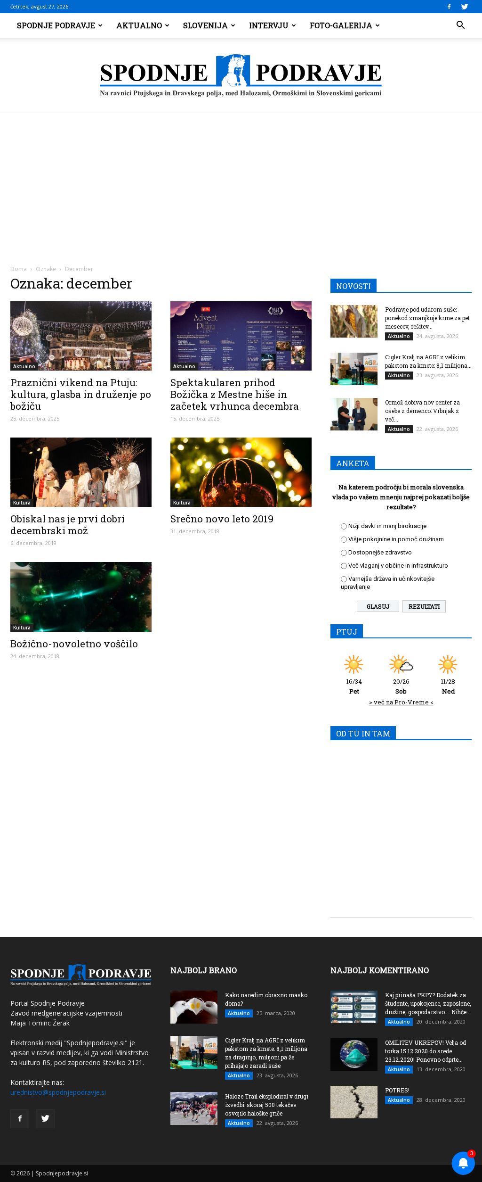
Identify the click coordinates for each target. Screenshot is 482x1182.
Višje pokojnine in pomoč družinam (396, 539)
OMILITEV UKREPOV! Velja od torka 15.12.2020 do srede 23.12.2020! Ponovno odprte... (425, 1051)
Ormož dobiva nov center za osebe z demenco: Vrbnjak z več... (422, 410)
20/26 (401, 686)
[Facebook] (449, 6)
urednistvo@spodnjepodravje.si (58, 1092)
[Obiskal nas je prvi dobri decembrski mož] (81, 472)
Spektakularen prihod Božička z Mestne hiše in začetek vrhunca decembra (234, 394)
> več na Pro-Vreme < (401, 702)
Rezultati (424, 606)
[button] (460, 25)
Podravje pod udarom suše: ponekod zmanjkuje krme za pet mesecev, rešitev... (427, 318)
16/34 (354, 686)
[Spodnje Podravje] (241, 76)
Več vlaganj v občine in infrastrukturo (398, 565)
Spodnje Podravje (56, 25)
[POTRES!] (354, 1102)
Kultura (22, 502)
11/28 (448, 686)
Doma (18, 269)
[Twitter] (465, 6)
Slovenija (205, 25)
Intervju (269, 25)
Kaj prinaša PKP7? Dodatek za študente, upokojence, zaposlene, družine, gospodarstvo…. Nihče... (428, 1003)
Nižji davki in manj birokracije (387, 525)
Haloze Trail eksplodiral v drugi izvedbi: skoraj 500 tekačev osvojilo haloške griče (266, 1104)
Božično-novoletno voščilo (74, 643)
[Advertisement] (241, 184)
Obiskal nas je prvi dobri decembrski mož (67, 524)
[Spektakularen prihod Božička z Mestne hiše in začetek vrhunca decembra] (241, 336)
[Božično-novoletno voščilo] (81, 597)
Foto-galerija (341, 25)
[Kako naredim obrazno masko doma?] (193, 1007)
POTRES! (397, 1090)
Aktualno (139, 25)
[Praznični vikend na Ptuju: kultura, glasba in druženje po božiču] (81, 336)
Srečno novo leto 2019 (221, 518)
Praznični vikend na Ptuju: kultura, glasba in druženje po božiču (80, 394)
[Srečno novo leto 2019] (241, 472)
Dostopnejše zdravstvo (380, 552)
